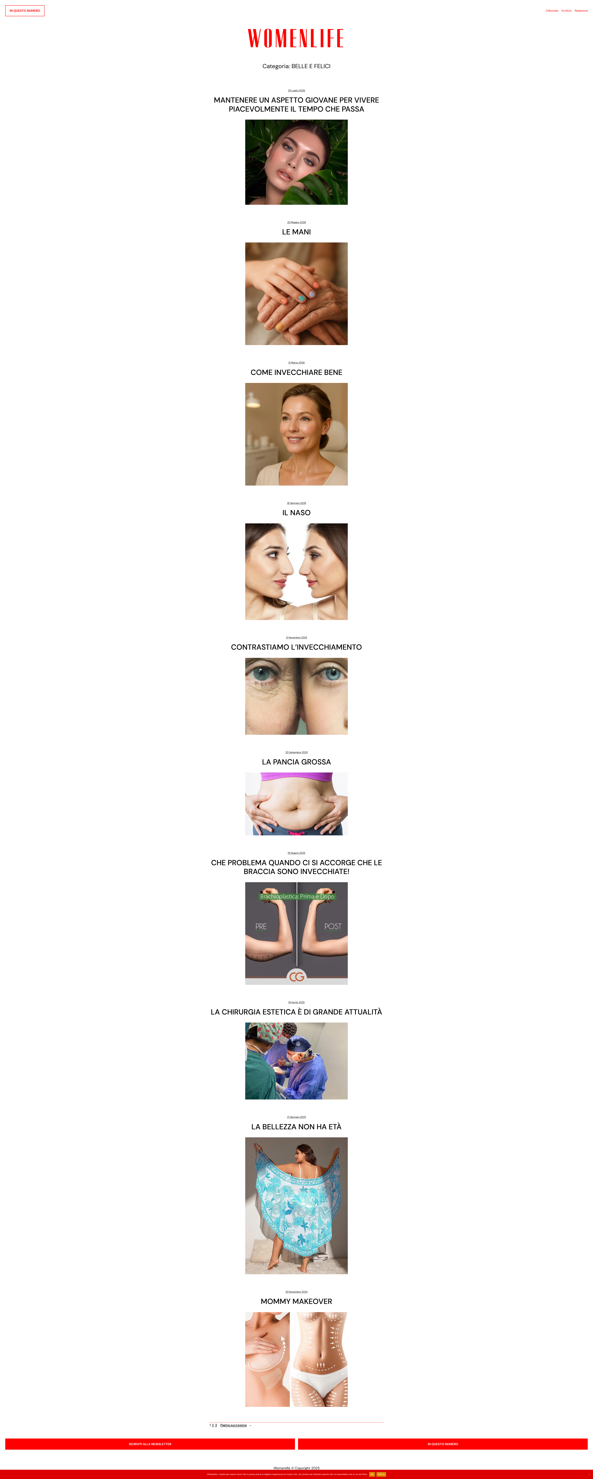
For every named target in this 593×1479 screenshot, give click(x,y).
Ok (372, 1474)
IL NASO (296, 512)
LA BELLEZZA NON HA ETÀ (296, 1126)
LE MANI (296, 231)
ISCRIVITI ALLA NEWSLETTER (150, 1444)
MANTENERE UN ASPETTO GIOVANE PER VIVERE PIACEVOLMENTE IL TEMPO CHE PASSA (296, 104)
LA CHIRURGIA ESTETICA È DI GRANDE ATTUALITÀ (296, 1012)
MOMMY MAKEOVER (296, 1301)
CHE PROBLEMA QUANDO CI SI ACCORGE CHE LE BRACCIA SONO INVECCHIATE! (296, 867)
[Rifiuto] (589, 1474)
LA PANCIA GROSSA (296, 762)
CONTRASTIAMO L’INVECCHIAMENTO (296, 647)
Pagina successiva (236, 1425)
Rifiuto (381, 1474)
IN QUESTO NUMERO (25, 11)
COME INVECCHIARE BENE (296, 372)
